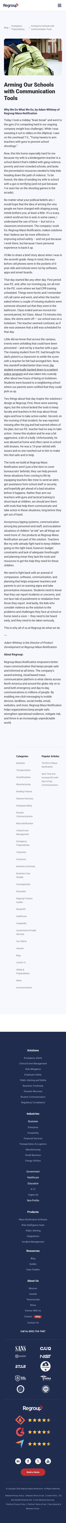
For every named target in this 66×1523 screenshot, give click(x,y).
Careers (28, 1316)
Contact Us (33, 1322)
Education (21, 891)
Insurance (21, 859)
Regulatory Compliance (33, 1102)
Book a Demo (33, 1472)
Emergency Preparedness (18, 27)
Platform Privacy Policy (16, 1504)
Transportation (23, 770)
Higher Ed (33, 1194)
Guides (33, 1264)
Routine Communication (33, 1097)
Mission (33, 1288)
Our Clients (21, 941)
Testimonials (33, 1299)
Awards (20, 948)
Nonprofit (20, 909)
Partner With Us (33, 1310)
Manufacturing (23, 784)
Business (20, 763)
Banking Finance (24, 791)
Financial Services (33, 1138)
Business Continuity (25, 866)
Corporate (21, 852)
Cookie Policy (52, 1496)
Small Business (23, 777)
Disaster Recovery (24, 798)
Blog (6, 27)
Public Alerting (33, 1230)
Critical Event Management (33, 1063)
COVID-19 (21, 962)
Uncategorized (23, 884)
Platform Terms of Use (37, 1504)
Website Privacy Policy (14, 1496)
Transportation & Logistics (33, 1144)
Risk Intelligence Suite (33, 1225)
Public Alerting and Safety (33, 1080)
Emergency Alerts (33, 1058)
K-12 (33, 1189)
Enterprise (33, 1127)
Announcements (24, 987)
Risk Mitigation (33, 1069)
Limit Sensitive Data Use (44, 1500)
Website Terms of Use (35, 1496)
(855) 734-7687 (37, 1331)
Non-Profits (33, 1200)
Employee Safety (24, 805)
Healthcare (21, 916)
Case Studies (33, 1269)
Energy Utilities (33, 1160)
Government (33, 1171)
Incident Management (33, 1241)
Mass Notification (24, 823)
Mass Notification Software (33, 1219)
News (19, 980)
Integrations (33, 1236)
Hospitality (21, 923)
